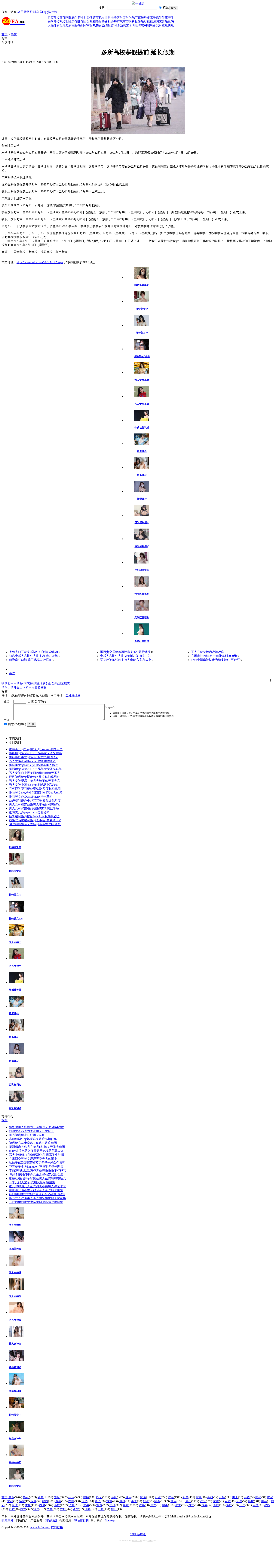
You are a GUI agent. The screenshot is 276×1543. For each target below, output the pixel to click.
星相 (93, 21)
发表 (31, 724)
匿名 (34, 701)
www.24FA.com (40, 1527)
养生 (171, 17)
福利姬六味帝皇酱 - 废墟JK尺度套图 (33, 1142)
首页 (51, 17)
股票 (93, 17)
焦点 (57, 17)
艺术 (129, 25)
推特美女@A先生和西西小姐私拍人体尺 (35, 792)
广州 (101, 1509)
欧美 (142, 1505)
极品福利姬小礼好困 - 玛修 (26, 1135)
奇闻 (75, 21)
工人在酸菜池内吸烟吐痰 (208, 652)
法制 (81, 25)
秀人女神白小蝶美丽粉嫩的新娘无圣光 (34, 773)
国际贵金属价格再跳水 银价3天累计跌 (125, 652)
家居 (141, 17)
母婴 (147, 17)
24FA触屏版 (138, 1534)
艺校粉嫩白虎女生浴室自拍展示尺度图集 (36, 1202)
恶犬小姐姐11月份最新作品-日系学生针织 (36, 1154)
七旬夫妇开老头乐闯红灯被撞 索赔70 (33, 652)
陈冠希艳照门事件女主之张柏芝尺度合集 (36, 1174)
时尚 (129, 17)
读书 (178, 1505)
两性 (135, 25)
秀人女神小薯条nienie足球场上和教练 (33, 784)
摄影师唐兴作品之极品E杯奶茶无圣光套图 (37, 1146)
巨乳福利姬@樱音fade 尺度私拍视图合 (34, 776)
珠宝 (135, 17)
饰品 (10, 1501)
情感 (141, 25)
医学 (51, 21)
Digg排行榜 (49, 12)
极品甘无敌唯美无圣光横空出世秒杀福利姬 (37, 1198)
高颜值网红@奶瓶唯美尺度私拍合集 (33, 1139)
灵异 (87, 21)
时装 (123, 17)
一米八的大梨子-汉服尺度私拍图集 (32, 1182)
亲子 (153, 17)
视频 (153, 21)
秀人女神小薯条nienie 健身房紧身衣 (32, 761)
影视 (147, 21)
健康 (165, 17)
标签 (5, 1120)
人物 (51, 25)
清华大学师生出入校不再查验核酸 (24, 687)
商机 (99, 17)
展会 (264, 1501)
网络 (117, 25)
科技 (135, 21)
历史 (153, 25)
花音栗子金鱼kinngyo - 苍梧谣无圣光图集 (36, 1166)
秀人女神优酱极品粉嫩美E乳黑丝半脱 (34, 808)
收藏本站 (8, 1520)
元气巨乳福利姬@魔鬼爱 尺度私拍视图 (35, 788)
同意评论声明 (17, 724)
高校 (75, 25)
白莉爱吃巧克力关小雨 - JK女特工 (31, 1131)
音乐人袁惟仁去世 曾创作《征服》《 (124, 655)
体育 (57, 25)
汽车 (123, 21)
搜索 (173, 7)
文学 (50, 1509)
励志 (123, 25)
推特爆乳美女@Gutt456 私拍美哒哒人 (33, 757)
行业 (81, 17)
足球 (63, 25)
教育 (69, 25)
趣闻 (81, 21)
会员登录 (23, 12)
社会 (111, 21)
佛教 (171, 25)
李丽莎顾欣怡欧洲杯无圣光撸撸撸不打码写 (37, 1170)
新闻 (63, 17)
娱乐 (141, 21)
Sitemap (110, 1520)
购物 (122, 1501)
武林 (159, 25)
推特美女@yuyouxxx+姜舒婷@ (29, 812)
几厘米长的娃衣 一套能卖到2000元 (214, 655)
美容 (117, 17)
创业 (69, 21)
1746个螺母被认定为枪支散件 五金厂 (215, 659)
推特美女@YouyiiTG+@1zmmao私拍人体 (36, 749)
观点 (63, 21)
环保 (239, 1501)
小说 (112, 1505)
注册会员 (36, 12)
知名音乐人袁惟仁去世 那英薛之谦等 (33, 655)
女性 (105, 17)
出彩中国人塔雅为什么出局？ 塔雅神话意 (36, 1127)
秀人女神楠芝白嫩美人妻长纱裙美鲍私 (34, 804)
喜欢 (12, 673)
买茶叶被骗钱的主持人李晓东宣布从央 (125, 659)
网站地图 (51, 1520)
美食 (105, 21)
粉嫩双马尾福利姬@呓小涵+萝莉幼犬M (35, 820)
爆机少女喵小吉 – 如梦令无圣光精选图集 (36, 1190)
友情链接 (57, 1527)
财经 (87, 17)
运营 (111, 25)
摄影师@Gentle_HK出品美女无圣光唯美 (35, 753)
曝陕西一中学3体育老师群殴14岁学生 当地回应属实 (36, 683)
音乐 (165, 21)
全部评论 (73, 695)
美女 (126, 1505)
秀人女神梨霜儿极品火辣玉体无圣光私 (34, 780)
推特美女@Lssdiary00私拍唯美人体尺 (33, 765)
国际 (69, 17)
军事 (87, 25)
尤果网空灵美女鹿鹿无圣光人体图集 (33, 1158)
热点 (57, 21)
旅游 (99, 21)
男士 (111, 17)
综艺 (159, 21)
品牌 (22, 1501)
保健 (159, 17)
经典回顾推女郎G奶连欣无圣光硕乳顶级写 (37, 1194)
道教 (165, 25)
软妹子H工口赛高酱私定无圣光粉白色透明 (37, 1162)
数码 (171, 21)
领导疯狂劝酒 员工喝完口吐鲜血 (30, 659)
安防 (129, 21)
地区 (114, 1509)
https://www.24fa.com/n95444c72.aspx (40, 262)
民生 (75, 17)
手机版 (139, 3)
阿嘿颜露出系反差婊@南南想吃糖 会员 (35, 824)
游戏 (93, 25)
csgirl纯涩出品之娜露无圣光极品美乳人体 (36, 1150)
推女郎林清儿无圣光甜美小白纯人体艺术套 (37, 1186)
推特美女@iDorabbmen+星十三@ (30, 796)
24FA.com (137, 1540)
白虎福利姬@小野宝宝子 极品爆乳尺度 (35, 800)
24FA (150, 1540)
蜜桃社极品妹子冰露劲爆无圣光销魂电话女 (37, 1178)
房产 (117, 21)
